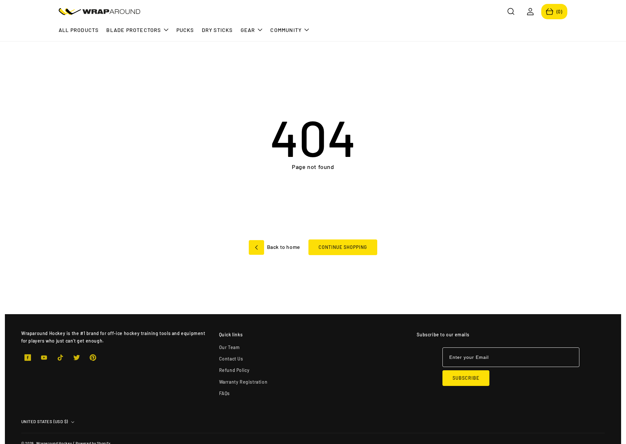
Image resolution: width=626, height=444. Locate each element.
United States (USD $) (44, 421)
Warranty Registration (243, 382)
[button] (511, 11)
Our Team (229, 347)
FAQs (224, 393)
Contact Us (231, 358)
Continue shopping (343, 247)
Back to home (283, 247)
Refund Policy (234, 370)
